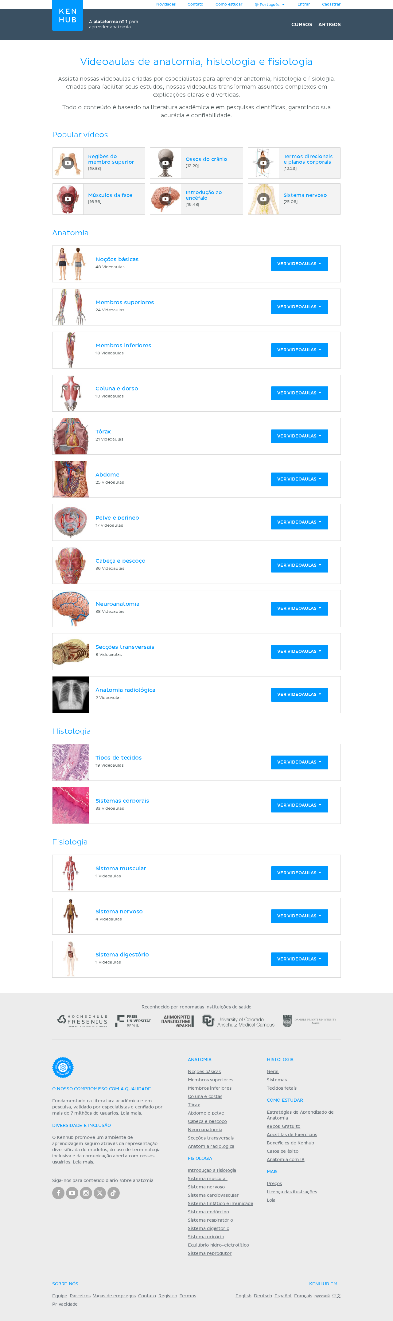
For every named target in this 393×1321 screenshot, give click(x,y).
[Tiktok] (113, 1193)
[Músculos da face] (68, 199)
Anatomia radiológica (211, 1146)
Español (283, 1296)
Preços (274, 1184)
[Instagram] (86, 1193)
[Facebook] (58, 1193)
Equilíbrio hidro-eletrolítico (218, 1245)
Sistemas (277, 1080)
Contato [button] (195, 4)
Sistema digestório (208, 1229)
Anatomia (200, 1060)
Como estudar (229, 4)
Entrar (304, 4)
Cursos (301, 25)
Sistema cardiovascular (213, 1195)
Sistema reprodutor (210, 1253)
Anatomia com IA (286, 1160)
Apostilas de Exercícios (292, 1135)
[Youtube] (72, 1193)
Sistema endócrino (208, 1212)
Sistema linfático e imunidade (220, 1204)
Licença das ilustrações (292, 1192)
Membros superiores (210, 1080)
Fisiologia (200, 1158)
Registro (167, 1296)
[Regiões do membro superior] (68, 163)
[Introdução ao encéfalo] (165, 199)
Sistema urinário (206, 1237)
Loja (271, 1200)
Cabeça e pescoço (207, 1121)
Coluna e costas (205, 1097)
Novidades (166, 4)
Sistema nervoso (206, 1187)
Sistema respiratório (210, 1220)
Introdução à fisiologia (212, 1170)
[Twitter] (100, 1193)
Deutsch (263, 1296)
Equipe (59, 1296)
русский (322, 1296)
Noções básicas (204, 1072)
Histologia (280, 1060)
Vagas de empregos (114, 1296)
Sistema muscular (208, 1179)
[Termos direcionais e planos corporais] (263, 163)
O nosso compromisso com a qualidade (101, 1089)
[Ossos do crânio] (165, 163)
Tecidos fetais (282, 1088)
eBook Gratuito (283, 1126)
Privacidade (65, 1304)
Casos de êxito (282, 1151)
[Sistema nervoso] (263, 199)
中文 (336, 1296)
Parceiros (80, 1296)
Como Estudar (285, 1100)
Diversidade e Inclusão (81, 1125)
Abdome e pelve (206, 1113)
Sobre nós (65, 1284)
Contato (147, 1296)
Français (303, 1296)
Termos (188, 1296)
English (243, 1296)
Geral (273, 1072)
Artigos (329, 25)
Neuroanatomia (205, 1130)
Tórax (194, 1105)
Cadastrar (331, 4)
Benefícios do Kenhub (290, 1143)
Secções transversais (211, 1138)
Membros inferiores (210, 1088)
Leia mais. (131, 1113)
